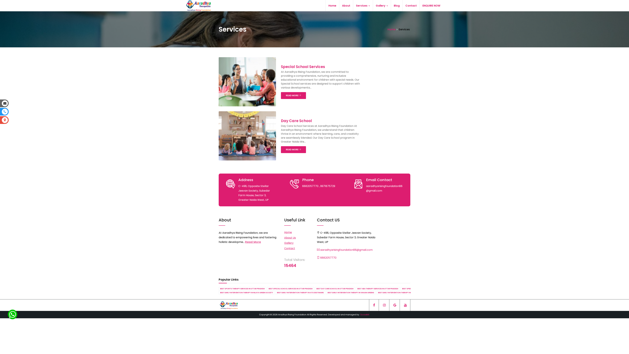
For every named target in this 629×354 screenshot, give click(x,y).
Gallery (381, 6)
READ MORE (292, 95)
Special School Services (303, 66)
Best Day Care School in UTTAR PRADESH (334, 288)
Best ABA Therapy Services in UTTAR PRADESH (377, 288)
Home (332, 6)
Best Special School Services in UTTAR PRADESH (291, 288)
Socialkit (364, 314)
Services (362, 6)
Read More (253, 242)
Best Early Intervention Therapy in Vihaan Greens (351, 292)
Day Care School (296, 120)
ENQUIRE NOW (431, 6)
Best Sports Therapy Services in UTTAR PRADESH (242, 288)
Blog (397, 6)
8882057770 (328, 258)
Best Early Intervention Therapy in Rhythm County (402, 292)
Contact (411, 6)
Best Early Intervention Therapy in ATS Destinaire (300, 292)
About (346, 6)
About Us (290, 238)
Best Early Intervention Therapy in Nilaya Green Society (246, 292)
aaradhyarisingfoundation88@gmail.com (346, 250)
